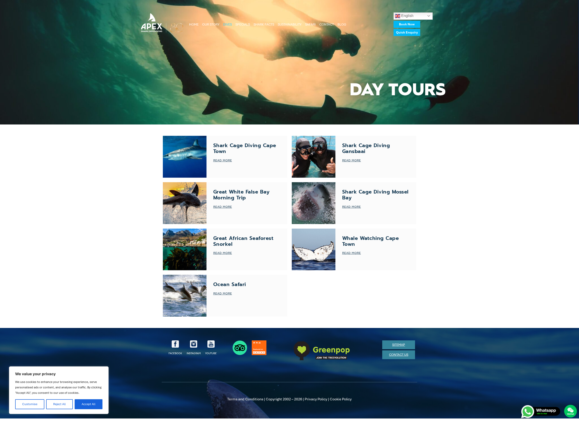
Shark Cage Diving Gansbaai (366, 148)
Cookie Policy (341, 399)
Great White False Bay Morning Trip (241, 194)
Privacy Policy (316, 399)
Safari (310, 24)
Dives (227, 24)
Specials (242, 24)
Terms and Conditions (245, 399)
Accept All (88, 404)
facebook (175, 353)
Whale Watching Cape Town (370, 241)
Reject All (59, 404)
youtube (211, 353)
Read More (222, 160)
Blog (341, 24)
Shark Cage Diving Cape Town (244, 148)
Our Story (210, 24)
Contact (326, 24)
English (406, 16)
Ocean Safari (229, 284)
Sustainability (289, 24)
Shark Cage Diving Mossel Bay (375, 194)
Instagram (194, 353)
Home (194, 24)
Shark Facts (264, 24)
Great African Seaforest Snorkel (243, 241)
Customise (29, 404)
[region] (59, 390)
